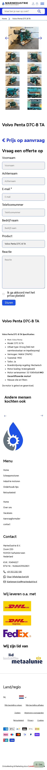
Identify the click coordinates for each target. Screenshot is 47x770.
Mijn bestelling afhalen (35, 705)
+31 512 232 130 (14, 571)
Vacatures (7, 513)
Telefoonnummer (12, 204)
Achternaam (9, 173)
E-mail (7, 189)
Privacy (30, 720)
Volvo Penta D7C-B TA (21, 18)
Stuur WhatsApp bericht (18, 576)
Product (7, 236)
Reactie (7, 251)
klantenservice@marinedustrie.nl (22, 581)
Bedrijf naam (10, 220)
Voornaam (8, 157)
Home (4, 18)
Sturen (9, 302)
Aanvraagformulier (11, 518)
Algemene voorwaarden (34, 713)
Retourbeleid (9, 492)
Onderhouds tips (11, 487)
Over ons (7, 507)
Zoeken (17, 713)
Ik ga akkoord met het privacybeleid (21, 294)
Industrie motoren (11, 481)
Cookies (40, 720)
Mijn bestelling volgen (13, 705)
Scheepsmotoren (11, 475)
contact (6, 524)
